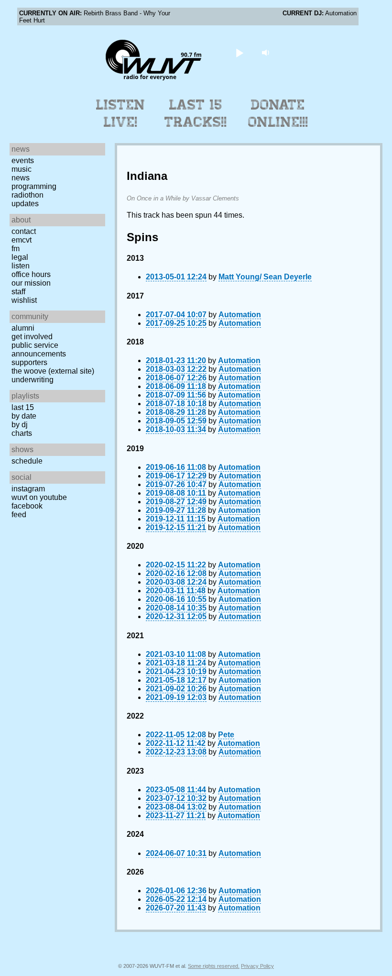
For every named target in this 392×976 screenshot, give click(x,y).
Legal (19, 257)
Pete (226, 735)
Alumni (22, 328)
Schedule (27, 461)
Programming (33, 186)
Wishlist (24, 300)
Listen (20, 266)
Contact (23, 231)
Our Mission (31, 283)
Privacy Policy (257, 966)
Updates (25, 204)
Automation (239, 315)
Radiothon (27, 195)
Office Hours (31, 274)
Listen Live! (120, 113)
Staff (18, 292)
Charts (21, 433)
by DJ (19, 425)
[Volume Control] (267, 52)
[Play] (239, 52)
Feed (18, 514)
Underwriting (32, 380)
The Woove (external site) (52, 371)
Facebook (27, 506)
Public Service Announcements (38, 349)
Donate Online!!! (278, 113)
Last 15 (22, 407)
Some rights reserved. (214, 966)
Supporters (29, 362)
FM (15, 248)
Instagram (28, 489)
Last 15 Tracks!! (195, 113)
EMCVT (21, 240)
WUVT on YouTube (39, 497)
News (20, 178)
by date (23, 416)
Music (21, 169)
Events (22, 160)
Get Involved (32, 337)
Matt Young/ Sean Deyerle (265, 277)
